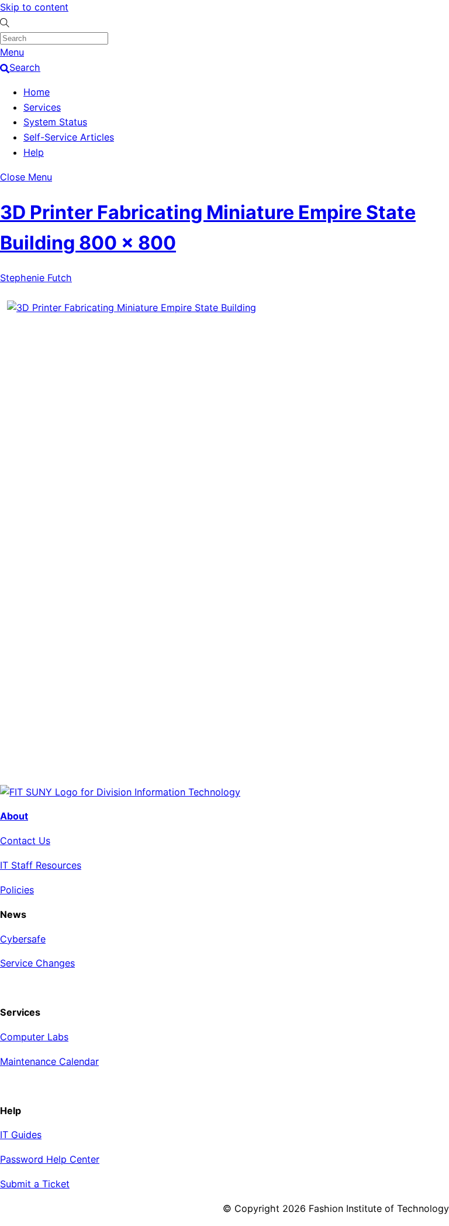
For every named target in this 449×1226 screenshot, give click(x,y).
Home (36, 92)
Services (42, 107)
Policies (17, 890)
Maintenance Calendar (49, 1061)
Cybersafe (23, 939)
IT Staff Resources (40, 865)
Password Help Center (49, 1159)
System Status (55, 122)
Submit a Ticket (35, 1184)
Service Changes (37, 963)
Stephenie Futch (36, 278)
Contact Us (25, 840)
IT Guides (21, 1134)
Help (33, 152)
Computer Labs (34, 1037)
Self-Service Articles (68, 137)
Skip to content (34, 7)
